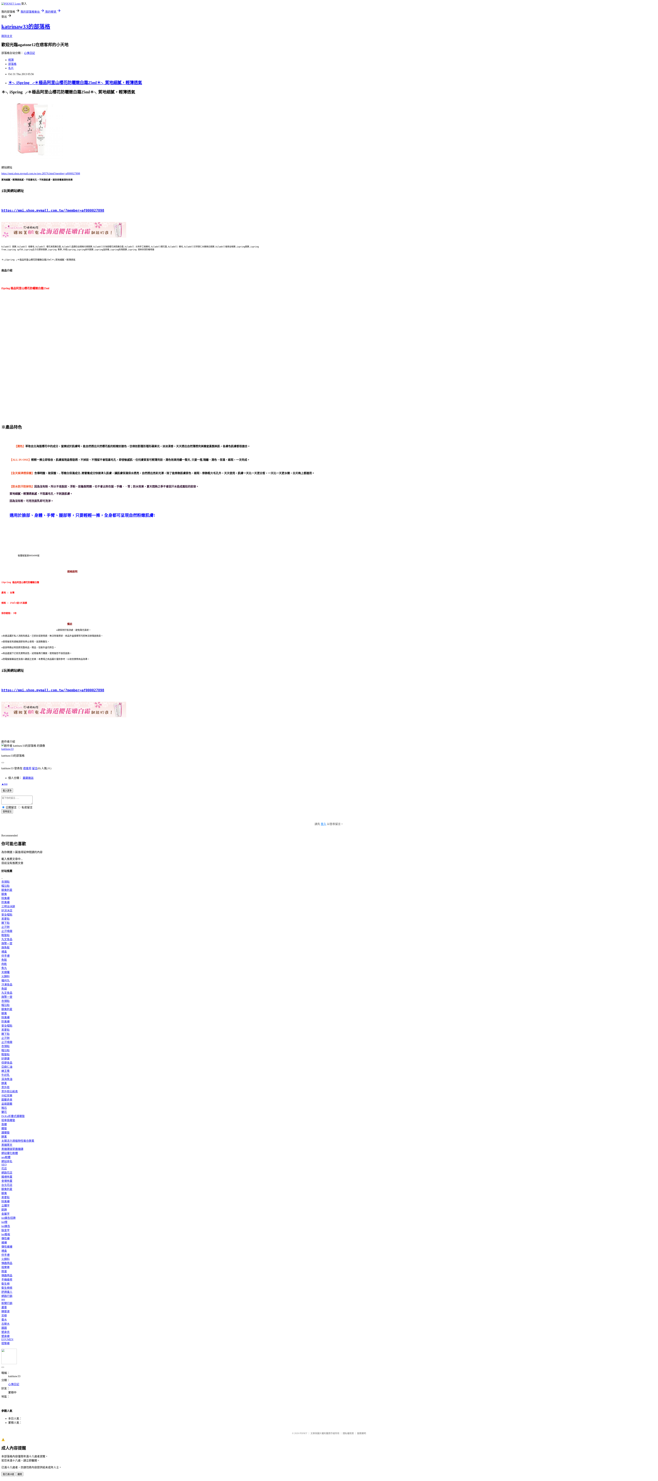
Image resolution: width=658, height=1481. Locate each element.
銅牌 (4, 1209)
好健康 (5, 1058)
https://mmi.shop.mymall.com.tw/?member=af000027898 (52, 210)
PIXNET (303, 1433)
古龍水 (5, 1323)
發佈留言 (7, 811)
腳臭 (4, 894)
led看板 (5, 1234)
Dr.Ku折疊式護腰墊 (13, 1116)
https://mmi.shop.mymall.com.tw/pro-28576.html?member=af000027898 (40, 173)
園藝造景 (6, 1099)
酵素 (4, 1083)
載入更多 (7, 790)
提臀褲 (5, 1343)
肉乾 (4, 964)
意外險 (5, 1087)
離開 (19, 1474)
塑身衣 (5, 1332)
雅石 (4, 1107)
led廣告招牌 (8, 1217)
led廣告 (5, 1226)
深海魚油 (6, 1079)
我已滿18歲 (8, 1474)
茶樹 (4, 1315)
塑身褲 (5, 1336)
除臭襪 (5, 898)
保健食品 (6, 1062)
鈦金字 (5, 1230)
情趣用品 (6, 1263)
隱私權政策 (348, 1433)
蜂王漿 (5, 1070)
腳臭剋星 (6, 890)
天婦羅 (5, 972)
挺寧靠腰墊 (8, 1120)
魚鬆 (4, 959)
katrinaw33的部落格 (25, 26)
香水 (4, 1319)
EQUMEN (7, 1339)
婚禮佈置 (6, 1176)
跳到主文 (6, 36)
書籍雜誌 (28, 777)
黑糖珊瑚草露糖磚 (12, 1149)
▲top (4, 783)
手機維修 (6, 1279)
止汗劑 (5, 927)
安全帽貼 (6, 914)
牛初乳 (5, 1075)
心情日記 (29, 53)
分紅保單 (6, 1095)
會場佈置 (6, 1180)
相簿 (11, 59)
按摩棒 (5, 1267)
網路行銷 (6, 1296)
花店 (4, 1168)
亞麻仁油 (6, 1066)
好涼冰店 (6, 910)
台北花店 (6, 1185)
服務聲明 (361, 1433)
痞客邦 (27, 768)
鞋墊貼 (5, 935)
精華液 (5, 1311)
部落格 (12, 64)
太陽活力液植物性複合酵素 (17, 1140)
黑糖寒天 (6, 1144)
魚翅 (4, 988)
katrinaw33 (7, 749)
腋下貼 (5, 922)
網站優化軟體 (9, 1153)
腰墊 (4, 1128)
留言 (35, 768)
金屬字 (5, 1213)
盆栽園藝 (6, 1103)
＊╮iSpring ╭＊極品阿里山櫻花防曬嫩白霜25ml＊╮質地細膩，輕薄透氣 (75, 82)
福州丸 (5, 980)
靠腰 (4, 1124)
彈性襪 (5, 1238)
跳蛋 (4, 1271)
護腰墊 (5, 1132)
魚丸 (4, 968)
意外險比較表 (9, 1091)
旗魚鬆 (5, 947)
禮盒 (4, 951)
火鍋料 (5, 976)
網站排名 (6, 1161)
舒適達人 (6, 1291)
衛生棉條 (6, 1287)
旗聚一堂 (6, 943)
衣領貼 (5, 881)
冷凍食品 (6, 984)
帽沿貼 (5, 885)
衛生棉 (5, 1283)
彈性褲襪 (6, 1246)
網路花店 (6, 1172)
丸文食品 (6, 939)
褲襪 (4, 1242)
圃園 (4, 1327)
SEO (4, 1164)
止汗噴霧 (6, 931)
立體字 (5, 1205)
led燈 (4, 1222)
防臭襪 (5, 902)
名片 (11, 68)
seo (3, 1299)
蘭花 (4, 1112)
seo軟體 (5, 1157)
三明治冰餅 (8, 906)
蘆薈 (4, 1307)
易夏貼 (5, 918)
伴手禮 (5, 955)
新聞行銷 (6, 1303)
